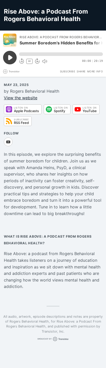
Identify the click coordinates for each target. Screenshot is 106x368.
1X (29, 61)
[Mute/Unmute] (44, 61)
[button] (61, 54)
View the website (20, 97)
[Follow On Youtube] (8, 142)
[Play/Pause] (9, 40)
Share (81, 71)
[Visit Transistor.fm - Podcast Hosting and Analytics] (11, 71)
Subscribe (67, 71)
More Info (95, 71)
